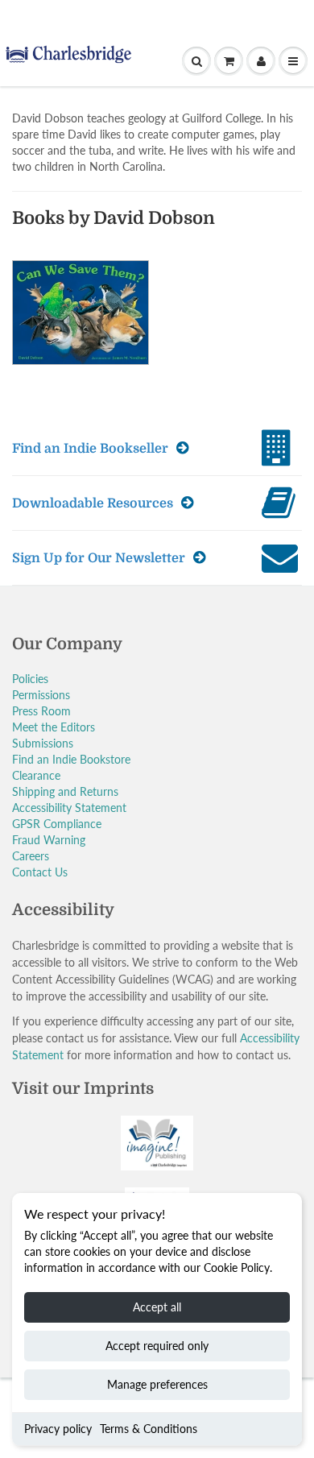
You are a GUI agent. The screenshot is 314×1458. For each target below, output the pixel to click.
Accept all (157, 1307)
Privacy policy (58, 1428)
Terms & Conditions (148, 1428)
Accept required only (157, 1345)
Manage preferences (157, 1384)
